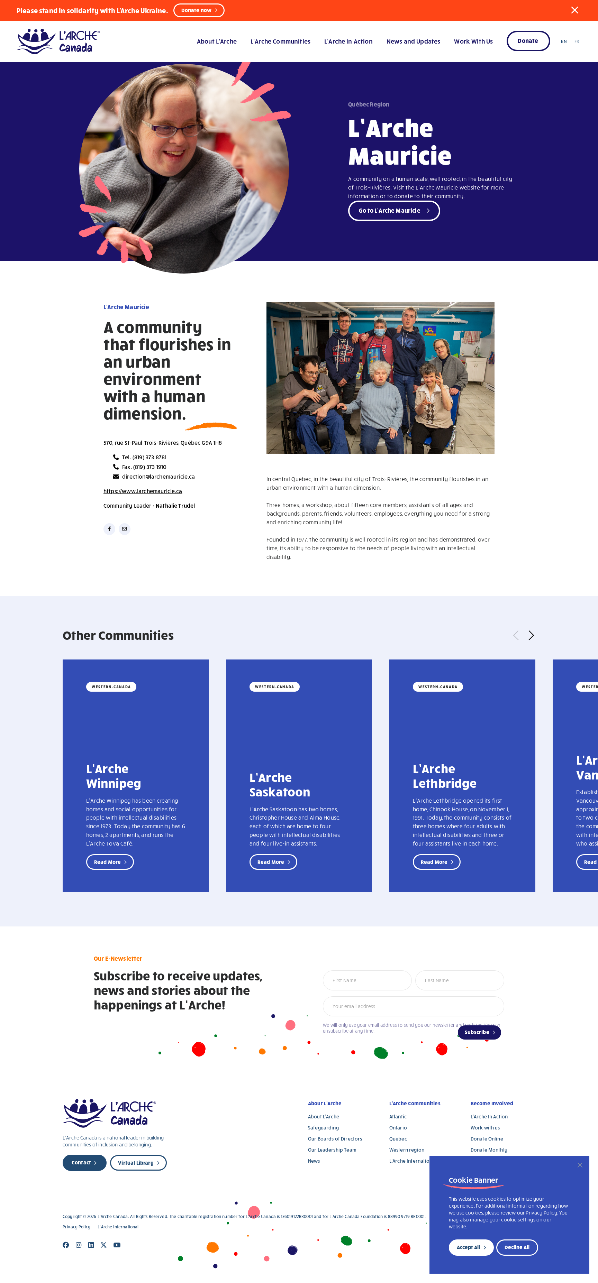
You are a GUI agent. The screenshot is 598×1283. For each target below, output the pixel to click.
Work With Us (473, 41)
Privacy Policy (76, 1226)
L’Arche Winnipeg (113, 775)
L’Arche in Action (348, 41)
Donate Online (487, 1139)
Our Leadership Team (332, 1150)
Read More (107, 862)
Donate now (196, 10)
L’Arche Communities (280, 41)
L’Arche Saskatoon (280, 784)
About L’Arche (217, 41)
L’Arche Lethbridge (445, 775)
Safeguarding (323, 1127)
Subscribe (477, 1032)
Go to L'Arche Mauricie (389, 210)
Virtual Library (135, 1163)
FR (576, 41)
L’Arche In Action (489, 1116)
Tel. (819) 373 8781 (144, 457)
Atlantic (398, 1116)
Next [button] (529, 635)
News (314, 1161)
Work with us (485, 1127)
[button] (575, 10)
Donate (528, 40)
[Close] (580, 1165)
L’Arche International (413, 1161)
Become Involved (492, 1103)
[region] (509, 1215)
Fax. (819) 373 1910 (144, 466)
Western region (406, 1150)
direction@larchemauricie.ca (158, 476)
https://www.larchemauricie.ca (142, 491)
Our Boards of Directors (335, 1139)
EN (564, 41)
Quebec (398, 1139)
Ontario (398, 1127)
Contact (81, 1162)
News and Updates (413, 41)
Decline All (517, 1247)
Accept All (468, 1247)
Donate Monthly (489, 1150)
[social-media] (109, 529)
